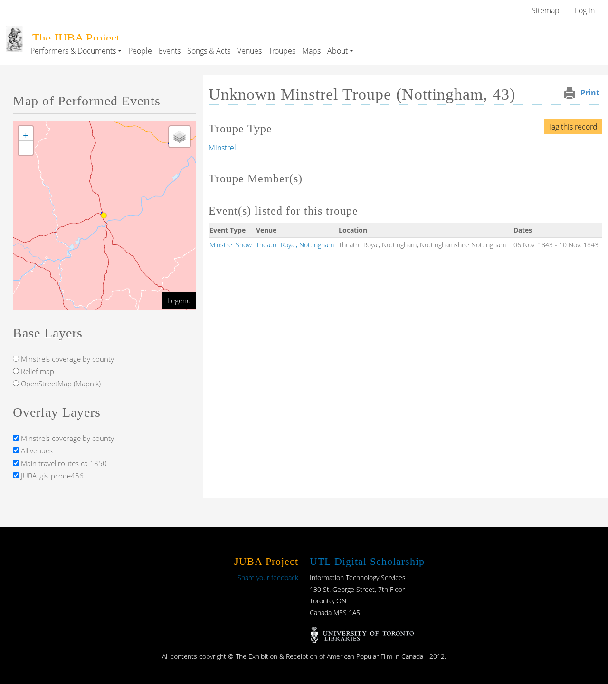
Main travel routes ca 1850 (63, 463)
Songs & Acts (208, 51)
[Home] (14, 33)
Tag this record (573, 127)
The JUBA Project (76, 37)
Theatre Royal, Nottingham (295, 244)
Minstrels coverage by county (66, 359)
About (337, 51)
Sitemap (546, 10)
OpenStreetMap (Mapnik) (60, 383)
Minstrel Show (230, 244)
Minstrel (222, 147)
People (140, 51)
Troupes (281, 51)
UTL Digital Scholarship (367, 561)
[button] (26, 133)
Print (589, 92)
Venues (249, 51)
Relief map (36, 371)
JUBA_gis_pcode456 (51, 475)
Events (169, 51)
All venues (36, 450)
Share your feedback (268, 577)
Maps (311, 51)
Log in (585, 10)
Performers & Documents (73, 51)
